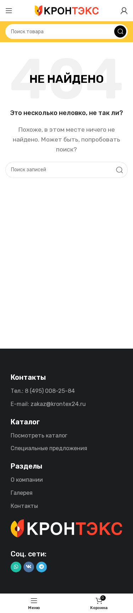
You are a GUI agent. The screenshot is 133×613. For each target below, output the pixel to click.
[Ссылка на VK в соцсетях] (28, 567)
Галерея (22, 492)
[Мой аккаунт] (124, 11)
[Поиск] (120, 31)
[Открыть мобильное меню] (9, 11)
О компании (27, 479)
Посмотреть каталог (39, 435)
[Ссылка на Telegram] (41, 567)
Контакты (24, 506)
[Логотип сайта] (67, 10)
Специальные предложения (49, 448)
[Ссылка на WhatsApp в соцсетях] (16, 567)
